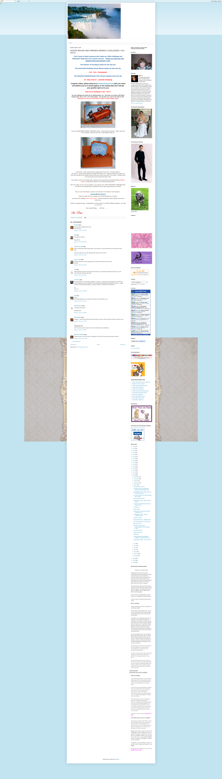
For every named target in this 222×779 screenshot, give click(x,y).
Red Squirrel (101, 194)
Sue (75, 269)
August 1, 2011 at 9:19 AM (80, 275)
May (135, 547)
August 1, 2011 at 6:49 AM (80, 241)
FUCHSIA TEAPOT (138, 530)
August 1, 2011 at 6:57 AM (80, 255)
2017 (134, 462)
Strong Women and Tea (139, 486)
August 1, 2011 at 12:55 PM (80, 291)
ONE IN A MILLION (138, 532)
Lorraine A (76, 279)
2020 (134, 456)
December (136, 476)
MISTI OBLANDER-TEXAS (138, 396)
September (136, 482)
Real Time (140, 334)
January (136, 555)
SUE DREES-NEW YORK (138, 398)
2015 (134, 467)
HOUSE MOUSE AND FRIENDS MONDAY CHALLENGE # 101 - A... (142, 537)
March (135, 551)
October (136, 480)
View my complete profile (137, 103)
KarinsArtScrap (78, 305)
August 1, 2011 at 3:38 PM (80, 312)
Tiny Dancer (136, 507)
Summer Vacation (138, 517)
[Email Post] (85, 217)
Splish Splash (137, 509)
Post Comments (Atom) (82, 347)
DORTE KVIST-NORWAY (138, 389)
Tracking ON (145, 334)
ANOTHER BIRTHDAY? (139, 498)
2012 (134, 473)
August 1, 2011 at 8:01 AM (80, 265)
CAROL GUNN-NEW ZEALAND (139, 385)
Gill (117, 184)
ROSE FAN (136, 534)
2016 (134, 464)
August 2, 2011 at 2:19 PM (80, 329)
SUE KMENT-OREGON (137, 399)
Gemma (93, 194)
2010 (134, 558)
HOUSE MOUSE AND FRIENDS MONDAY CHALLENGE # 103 (141, 489)
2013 (134, 471)
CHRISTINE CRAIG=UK (138, 387)
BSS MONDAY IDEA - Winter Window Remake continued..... (142, 492)
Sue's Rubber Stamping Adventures (85, 14)
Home (70, 43)
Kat (120, 184)
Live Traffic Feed (140, 291)
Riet (75, 235)
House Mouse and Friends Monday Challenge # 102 (142, 512)
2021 (134, 454)
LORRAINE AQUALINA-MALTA (139, 392)
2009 (134, 560)
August (135, 484)
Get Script (135, 334)
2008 (134, 562)
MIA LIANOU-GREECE (137, 394)
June (135, 545)
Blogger (117, 759)
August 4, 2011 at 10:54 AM (80, 338)
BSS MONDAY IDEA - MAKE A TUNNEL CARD (141, 515)
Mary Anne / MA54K (79, 334)
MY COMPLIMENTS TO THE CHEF (142, 521)
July (135, 543)
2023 (134, 450)
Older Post (122, 344)
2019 (134, 458)
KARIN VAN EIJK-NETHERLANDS (140, 391)
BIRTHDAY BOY (137, 523)
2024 (134, 448)
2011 (134, 475)
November (136, 478)
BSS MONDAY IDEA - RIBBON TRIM (142, 519)
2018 (134, 460)
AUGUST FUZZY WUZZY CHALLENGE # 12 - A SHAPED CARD (142, 527)
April (135, 549)
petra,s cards (77, 259)
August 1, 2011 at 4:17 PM (80, 321)
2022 (134, 452)
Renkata (76, 225)
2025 (134, 446)
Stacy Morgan (77, 317)
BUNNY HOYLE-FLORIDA (138, 383)
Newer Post (73, 344)
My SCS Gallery (136, 348)
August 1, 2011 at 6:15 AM (80, 230)
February (136, 553)
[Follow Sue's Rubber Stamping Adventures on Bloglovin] (138, 342)
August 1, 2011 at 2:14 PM (80, 301)
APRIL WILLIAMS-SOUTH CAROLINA (141, 382)
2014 (134, 469)
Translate (142, 284)
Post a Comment (76, 341)
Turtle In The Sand (78, 246)
